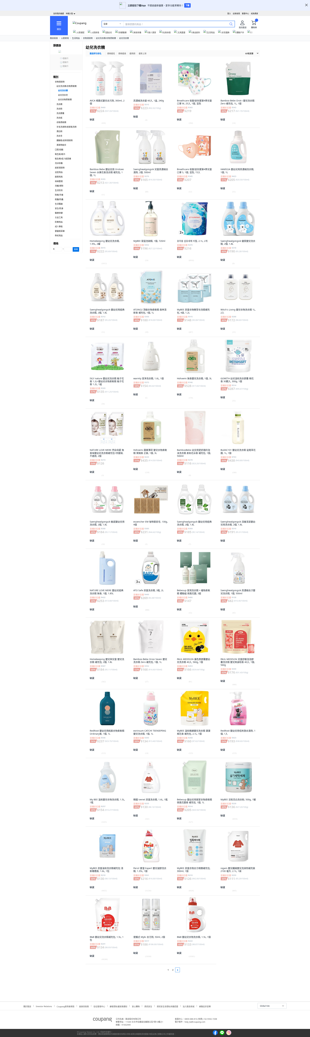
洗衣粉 (59, 108)
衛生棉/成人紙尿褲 (63, 158)
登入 (229, 13)
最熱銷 (132, 53)
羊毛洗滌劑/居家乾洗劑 (67, 127)
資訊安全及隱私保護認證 (167, 1006)
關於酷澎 (27, 1006)
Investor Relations (44, 1006)
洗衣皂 (59, 136)
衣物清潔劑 (88, 38)
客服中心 (245, 13)
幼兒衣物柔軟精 (65, 99)
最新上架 (142, 53)
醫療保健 (59, 213)
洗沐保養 (59, 163)
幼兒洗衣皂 (63, 95)
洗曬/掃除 (59, 185)
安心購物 (136, 1006)
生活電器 (59, 204)
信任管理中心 (99, 1006)
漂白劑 (59, 131)
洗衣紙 (59, 117)
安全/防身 (59, 208)
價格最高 (122, 53)
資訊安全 (148, 1006)
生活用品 (76, 38)
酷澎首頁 (54, 38)
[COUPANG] (102, 1020)
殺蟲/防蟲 (59, 199)
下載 (187, 5)
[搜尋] (231, 24)
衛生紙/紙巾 (60, 154)
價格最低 (111, 53)
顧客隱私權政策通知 (118, 1006)
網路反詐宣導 (205, 1006)
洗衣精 (59, 104)
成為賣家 (254, 13)
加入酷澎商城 (188, 1006)
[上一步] (162, 969)
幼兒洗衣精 (124, 38)
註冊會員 (236, 13)
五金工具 (59, 217)
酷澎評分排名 (95, 53)
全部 (105, 24)
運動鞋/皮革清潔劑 (65, 140)
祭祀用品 (59, 235)
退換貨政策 (84, 1006)
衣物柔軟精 (61, 122)
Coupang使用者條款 (65, 1006)
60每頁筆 (249, 53)
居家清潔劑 (60, 167)
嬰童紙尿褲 (60, 231)
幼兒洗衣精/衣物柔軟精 (106, 38)
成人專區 (59, 226)
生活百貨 (59, 190)
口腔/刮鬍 (59, 149)
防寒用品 (59, 222)
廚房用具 (59, 176)
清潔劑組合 (61, 145)
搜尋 (76, 249)
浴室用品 (59, 172)
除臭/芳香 (59, 195)
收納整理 (59, 181)
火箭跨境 (65, 38)
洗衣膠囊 (60, 113)
